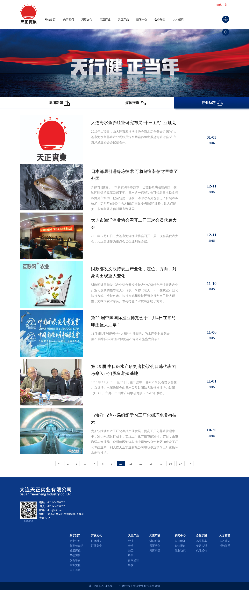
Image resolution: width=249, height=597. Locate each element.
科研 (130, 555)
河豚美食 (96, 545)
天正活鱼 (154, 545)
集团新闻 (180, 540)
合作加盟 (159, 19)
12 (140, 463)
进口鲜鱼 (154, 540)
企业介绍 (75, 540)
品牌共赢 (201, 540)
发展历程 (75, 550)
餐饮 (130, 565)
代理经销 (201, 550)
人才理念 (224, 540)
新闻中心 (141, 19)
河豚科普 (96, 540)
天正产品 (123, 19)
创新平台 (75, 560)
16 (170, 463)
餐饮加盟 (201, 545)
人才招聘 (178, 19)
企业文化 (75, 565)
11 (130, 463)
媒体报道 (180, 545)
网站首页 (50, 19)
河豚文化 (86, 19)
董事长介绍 (76, 545)
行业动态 (180, 550)
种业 (130, 540)
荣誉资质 (75, 555)
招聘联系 (224, 545)
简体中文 (221, 4)
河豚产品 (154, 550)
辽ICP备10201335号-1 (102, 586)
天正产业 (105, 19)
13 (151, 463)
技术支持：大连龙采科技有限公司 (139, 586)
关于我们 (68, 19)
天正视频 (75, 570)
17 (180, 463)
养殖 (130, 545)
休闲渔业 (133, 560)
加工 (130, 550)
